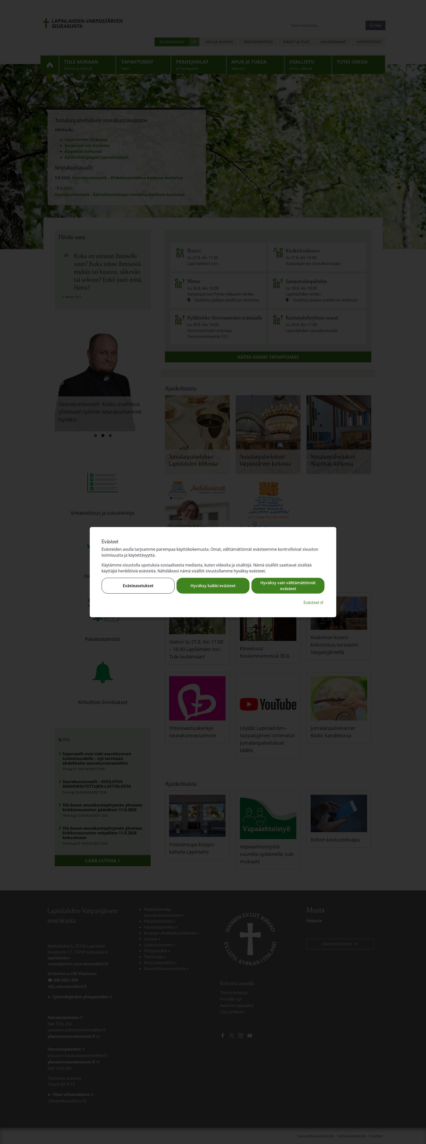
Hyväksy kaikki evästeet (213, 585)
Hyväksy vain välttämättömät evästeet (288, 585)
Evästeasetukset (138, 585)
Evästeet (313, 602)
